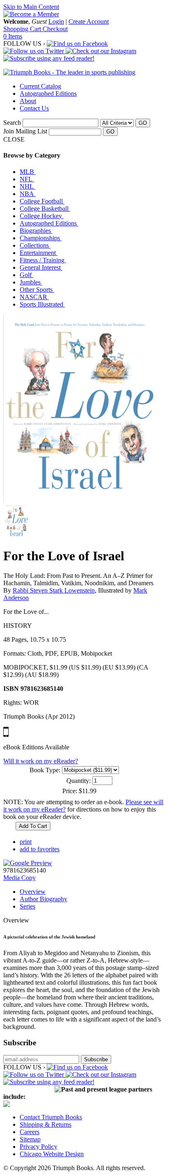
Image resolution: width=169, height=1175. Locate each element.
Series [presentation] (27, 906)
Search (12, 122)
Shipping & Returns (45, 1124)
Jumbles (31, 282)
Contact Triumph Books (51, 1117)
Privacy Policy (38, 1146)
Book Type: (45, 770)
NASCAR (34, 296)
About (28, 100)
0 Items (12, 36)
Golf (26, 274)
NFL (27, 179)
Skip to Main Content (31, 6)
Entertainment (38, 252)
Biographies (36, 230)
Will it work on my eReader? (40, 761)
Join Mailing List (25, 131)
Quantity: (78, 780)
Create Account (89, 21)
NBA (28, 193)
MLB (28, 171)
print (26, 841)
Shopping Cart (23, 28)
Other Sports (37, 289)
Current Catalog (40, 86)
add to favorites (39, 849)
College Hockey (42, 215)
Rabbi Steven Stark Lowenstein (54, 590)
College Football (42, 201)
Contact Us (34, 108)
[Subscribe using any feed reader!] (48, 58)
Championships (41, 238)
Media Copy (19, 877)
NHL (27, 186)
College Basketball (45, 208)
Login (56, 21)
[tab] (93, 891)
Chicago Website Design (52, 1153)
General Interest (41, 267)
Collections (35, 245)
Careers (29, 1131)
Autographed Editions (48, 93)
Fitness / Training (43, 260)
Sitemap (30, 1139)
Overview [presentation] (33, 891)
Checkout (55, 28)
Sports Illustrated (42, 304)
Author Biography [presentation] (43, 898)
